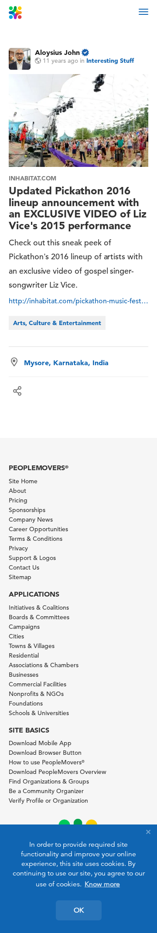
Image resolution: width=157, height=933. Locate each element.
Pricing (18, 500)
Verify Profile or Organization (48, 800)
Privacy (18, 548)
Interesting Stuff (110, 60)
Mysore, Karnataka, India (66, 362)
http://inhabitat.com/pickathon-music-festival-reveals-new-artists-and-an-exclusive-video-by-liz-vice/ (78, 301)
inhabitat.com (32, 178)
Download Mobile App (40, 743)
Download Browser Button (45, 753)
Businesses (23, 675)
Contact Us (24, 567)
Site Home (23, 481)
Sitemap (20, 577)
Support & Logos (32, 558)
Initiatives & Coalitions (39, 607)
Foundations (26, 703)
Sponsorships (27, 510)
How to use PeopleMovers (47, 762)
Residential (24, 655)
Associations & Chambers (43, 665)
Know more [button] (102, 884)
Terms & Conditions (35, 539)
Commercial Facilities (37, 684)
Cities (16, 636)
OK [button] (79, 910)
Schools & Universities (39, 713)
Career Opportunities (38, 529)
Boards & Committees (39, 617)
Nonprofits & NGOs (36, 694)
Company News (31, 519)
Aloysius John (57, 52)
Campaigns (24, 627)
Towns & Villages (32, 646)
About (17, 491)
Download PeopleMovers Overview (57, 772)
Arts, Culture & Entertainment (57, 323)
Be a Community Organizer (46, 791)
